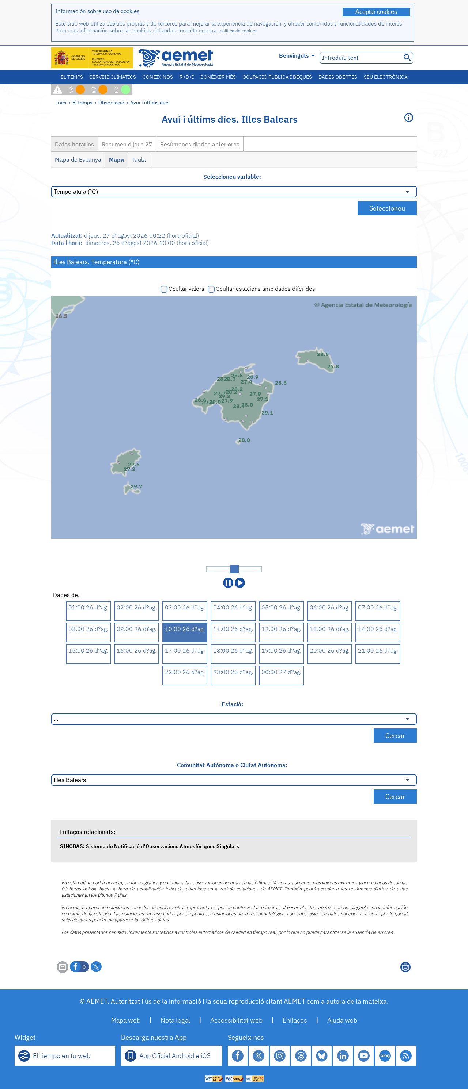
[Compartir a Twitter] (96, 966)
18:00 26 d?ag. (233, 650)
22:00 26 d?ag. (185, 672)
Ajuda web (342, 1020)
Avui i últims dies (150, 102)
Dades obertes (337, 77)
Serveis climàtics (113, 77)
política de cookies (238, 31)
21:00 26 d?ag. (378, 650)
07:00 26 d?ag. (378, 607)
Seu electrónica (386, 77)
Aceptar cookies (376, 12)
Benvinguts (294, 55)
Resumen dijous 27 (127, 144)
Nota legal (175, 1020)
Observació (111, 102)
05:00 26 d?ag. (281, 607)
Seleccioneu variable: (232, 176)
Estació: (232, 704)
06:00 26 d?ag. (330, 607)
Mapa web (125, 1020)
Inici (61, 102)
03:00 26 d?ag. (185, 607)
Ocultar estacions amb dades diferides (265, 288)
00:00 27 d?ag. (281, 672)
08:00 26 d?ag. (88, 628)
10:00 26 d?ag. (185, 628)
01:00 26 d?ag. (88, 607)
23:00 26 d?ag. (233, 672)
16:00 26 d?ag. (136, 650)
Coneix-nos (158, 77)
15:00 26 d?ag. (88, 650)
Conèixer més (218, 77)
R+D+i (187, 77)
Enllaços (295, 1020)
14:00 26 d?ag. (378, 628)
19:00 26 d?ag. (281, 650)
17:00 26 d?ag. (185, 650)
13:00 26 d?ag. (330, 628)
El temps (72, 77)
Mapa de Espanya (78, 159)
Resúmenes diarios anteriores (199, 144)
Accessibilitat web (236, 1020)
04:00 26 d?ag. (233, 607)
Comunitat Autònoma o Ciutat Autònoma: (232, 765)
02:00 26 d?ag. (136, 607)
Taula (139, 159)
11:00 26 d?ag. (233, 628)
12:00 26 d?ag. (281, 628)
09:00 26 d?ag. (136, 628)
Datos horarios (74, 144)
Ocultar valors (186, 288)
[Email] (62, 970)
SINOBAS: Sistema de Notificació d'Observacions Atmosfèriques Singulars (149, 846)
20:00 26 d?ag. (330, 650)
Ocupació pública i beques (277, 77)
